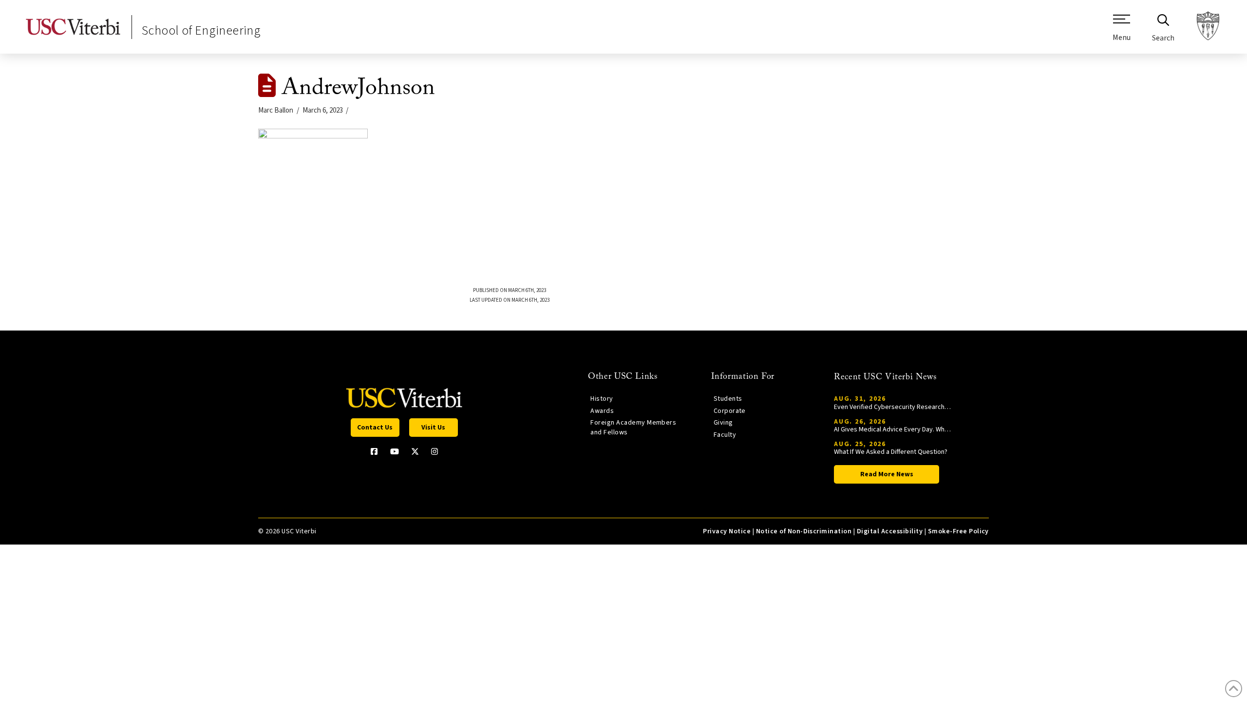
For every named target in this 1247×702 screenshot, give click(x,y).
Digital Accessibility (890, 531)
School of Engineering (201, 30)
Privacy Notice (727, 531)
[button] (1122, 32)
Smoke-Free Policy (958, 531)
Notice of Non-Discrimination (804, 531)
